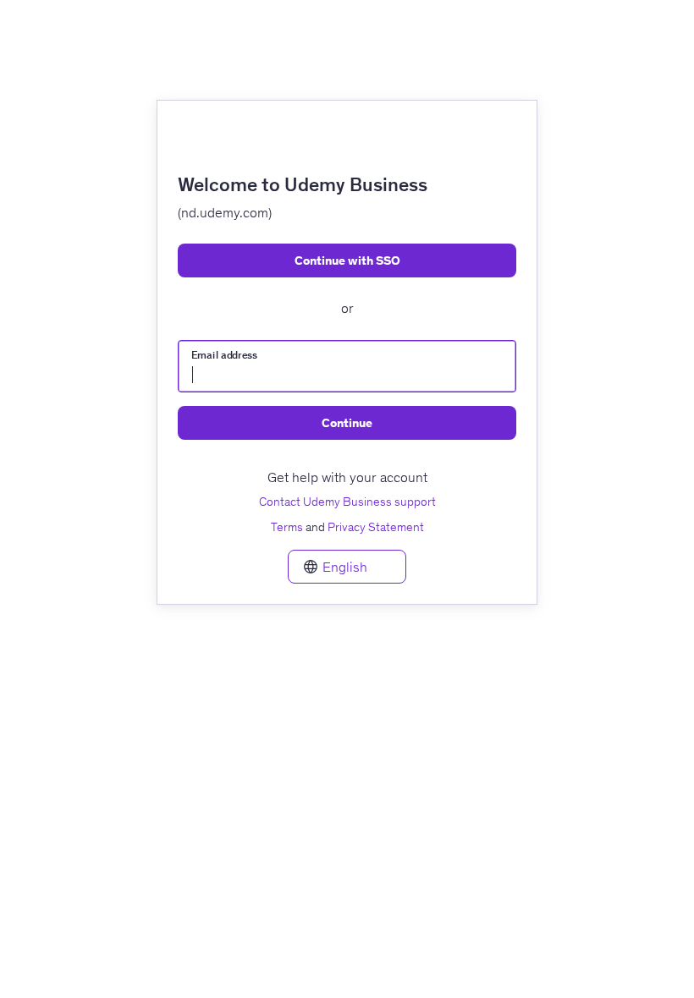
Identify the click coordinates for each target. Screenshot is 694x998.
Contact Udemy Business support (347, 501)
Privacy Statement (376, 527)
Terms (287, 527)
